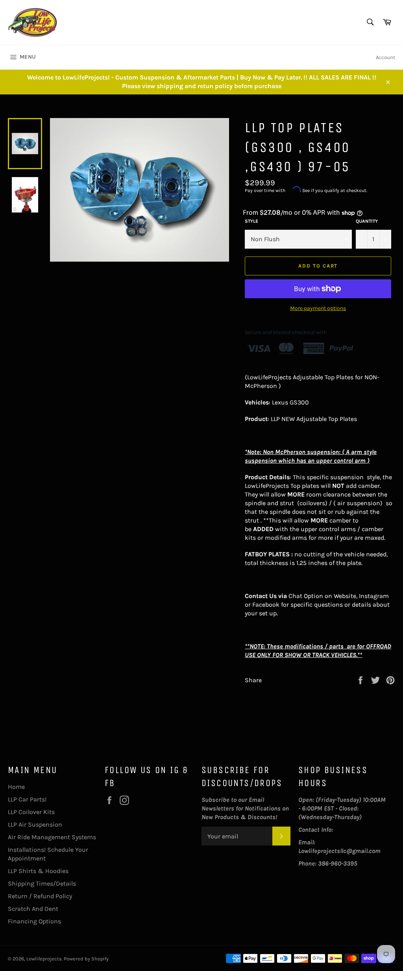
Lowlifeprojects (44, 959)
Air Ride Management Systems (52, 837)
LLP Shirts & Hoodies (38, 871)
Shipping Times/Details (42, 883)
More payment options (318, 308)
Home (16, 786)
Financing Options (34, 921)
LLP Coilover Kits (31, 812)
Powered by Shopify (86, 959)
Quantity (367, 221)
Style (251, 221)
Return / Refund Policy (40, 896)
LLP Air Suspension (35, 824)
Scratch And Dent (33, 908)
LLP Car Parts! (27, 799)
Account (385, 57)
